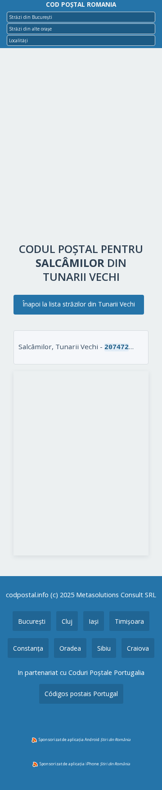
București (31, 621)
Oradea (70, 648)
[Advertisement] (81, 147)
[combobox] (81, 17)
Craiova (138, 648)
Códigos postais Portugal (81, 693)
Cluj (67, 621)
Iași (94, 621)
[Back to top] (143, 769)
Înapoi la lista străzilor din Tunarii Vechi (78, 304)
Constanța (28, 648)
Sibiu (104, 648)
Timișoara (129, 621)
